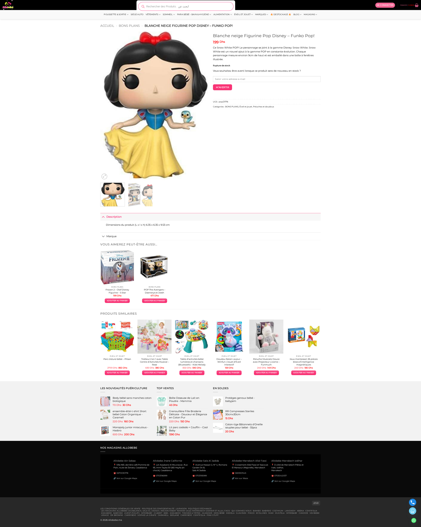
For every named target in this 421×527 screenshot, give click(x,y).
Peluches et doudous (263, 107)
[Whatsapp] (413, 520)
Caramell (163, 515)
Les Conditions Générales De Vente (120, 508)
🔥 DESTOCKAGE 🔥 (281, 14)
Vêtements (152, 14)
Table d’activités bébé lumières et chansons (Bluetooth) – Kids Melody (192, 362)
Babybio (266, 511)
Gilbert (158, 513)
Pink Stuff (213, 515)
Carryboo (130, 515)
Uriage (105, 515)
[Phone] (412, 502)
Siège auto (137, 14)
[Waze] (412, 511)
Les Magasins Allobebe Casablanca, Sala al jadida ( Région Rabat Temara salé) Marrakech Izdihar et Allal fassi (165, 511)
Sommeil (168, 14)
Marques (260, 14)
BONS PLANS (129, 26)
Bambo (257, 511)
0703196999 (161, 475)
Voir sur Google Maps (126, 478)
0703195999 (201, 475)
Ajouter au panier (117, 301)
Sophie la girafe (146, 515)
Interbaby (146, 513)
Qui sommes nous (241, 511)
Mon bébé (219, 513)
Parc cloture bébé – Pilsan (117, 359)
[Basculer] (103, 217)
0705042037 (280, 475)
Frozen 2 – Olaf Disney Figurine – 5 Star (117, 291)
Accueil (107, 26)
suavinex (241, 513)
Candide (303, 513)
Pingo (251, 513)
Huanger (207, 513)
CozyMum (277, 511)
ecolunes (261, 513)
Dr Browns (116, 515)
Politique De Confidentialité (158, 508)
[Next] (202, 106)
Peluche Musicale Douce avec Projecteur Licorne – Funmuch (266, 362)
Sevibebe (315, 513)
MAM (271, 513)
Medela (230, 513)
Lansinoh (290, 511)
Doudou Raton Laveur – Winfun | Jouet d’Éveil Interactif (229, 362)
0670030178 (122, 473)
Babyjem (118, 513)
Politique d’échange (199, 508)
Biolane (174, 515)
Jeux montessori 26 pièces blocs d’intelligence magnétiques (304, 362)
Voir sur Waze (241, 478)
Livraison (181, 508)
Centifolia (311, 511)
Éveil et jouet (242, 14)
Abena (300, 511)
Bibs (166, 513)
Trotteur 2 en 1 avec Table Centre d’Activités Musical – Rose (154, 362)
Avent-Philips (132, 513)
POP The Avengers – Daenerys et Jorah (154, 291)
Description (114, 216)
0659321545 (240, 473)
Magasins (309, 14)
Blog (296, 14)
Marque (111, 236)
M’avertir (222, 87)
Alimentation (221, 14)
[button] (385, 5)
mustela (280, 513)
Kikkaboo (106, 513)
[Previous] (107, 106)
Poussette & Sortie (115, 14)
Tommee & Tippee (191, 513)
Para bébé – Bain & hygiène (193, 14)
